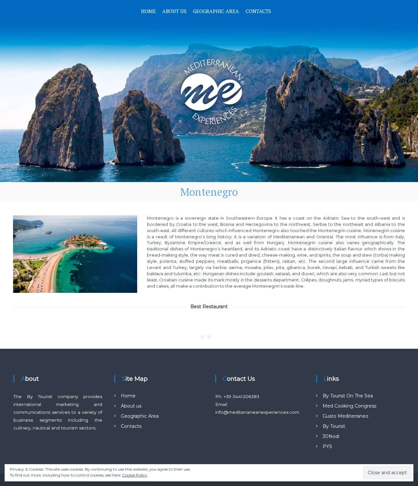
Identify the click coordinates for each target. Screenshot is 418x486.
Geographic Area (216, 11)
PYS (327, 446)
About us (174, 11)
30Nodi (331, 436)
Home (148, 11)
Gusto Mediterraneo (345, 416)
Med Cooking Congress (349, 406)
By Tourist (334, 426)
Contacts (258, 11)
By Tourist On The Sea (348, 396)
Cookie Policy (134, 475)
